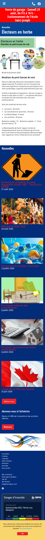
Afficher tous (9, 401)
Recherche (5, 463)
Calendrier (5, 458)
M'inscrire (8, 427)
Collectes (5, 456)
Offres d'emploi (7, 461)
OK (22, 534)
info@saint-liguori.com (9, 484)
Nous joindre (6, 468)
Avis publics (5, 454)
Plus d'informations (26, 528)
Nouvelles (5, 466)
